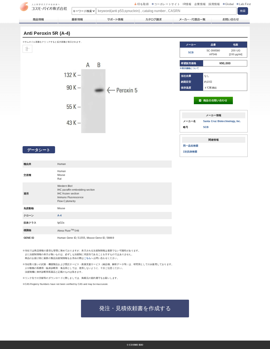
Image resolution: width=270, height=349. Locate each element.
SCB (191, 52)
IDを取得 (143, 4)
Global (229, 4)
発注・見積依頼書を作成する (135, 308)
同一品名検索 (190, 145)
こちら (87, 258)
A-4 (59, 215)
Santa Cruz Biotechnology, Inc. (222, 121)
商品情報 (38, 19)
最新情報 (77, 19)
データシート (38, 150)
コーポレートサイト (167, 4)
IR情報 (187, 4)
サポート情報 (115, 19)
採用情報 (214, 4)
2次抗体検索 (190, 151)
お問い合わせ (230, 19)
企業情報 (200, 4)
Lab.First (245, 4)
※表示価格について (189, 68)
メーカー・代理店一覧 (192, 19)
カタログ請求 (153, 19)
